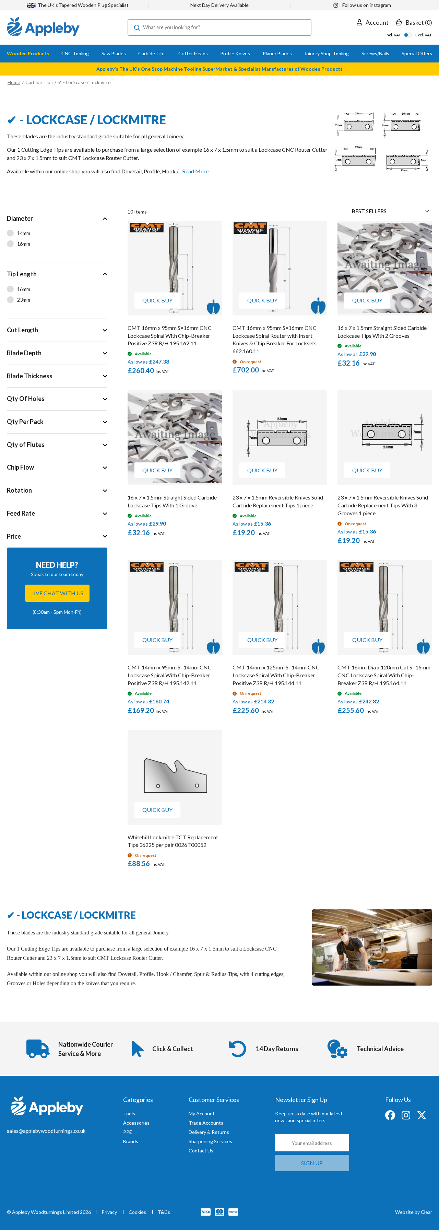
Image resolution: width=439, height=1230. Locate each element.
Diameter (20, 218)
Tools (129, 1113)
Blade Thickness (29, 376)
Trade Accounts (206, 1123)
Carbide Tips (39, 82)
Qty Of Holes (26, 398)
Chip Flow (20, 467)
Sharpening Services (210, 1141)
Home (14, 82)
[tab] (57, 235)
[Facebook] (390, 1114)
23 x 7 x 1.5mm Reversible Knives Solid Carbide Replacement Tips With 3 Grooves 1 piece (382, 505)
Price (14, 536)
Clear (426, 1212)
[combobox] (220, 27)
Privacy (109, 1212)
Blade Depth (24, 353)
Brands (130, 1141)
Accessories (136, 1123)
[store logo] (43, 27)
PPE (127, 1132)
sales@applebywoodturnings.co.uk (46, 1131)
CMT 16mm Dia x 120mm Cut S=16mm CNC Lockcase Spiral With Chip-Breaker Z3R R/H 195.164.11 (383, 675)
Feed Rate (21, 513)
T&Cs (164, 1212)
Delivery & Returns (209, 1132)
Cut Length (22, 330)
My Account (202, 1113)
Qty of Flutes (26, 444)
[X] (422, 1114)
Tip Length (22, 274)
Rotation (19, 490)
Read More (195, 171)
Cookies (137, 1212)
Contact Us (201, 1150)
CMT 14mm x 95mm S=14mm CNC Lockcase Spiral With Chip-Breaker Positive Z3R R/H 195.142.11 (170, 675)
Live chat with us (57, 593)
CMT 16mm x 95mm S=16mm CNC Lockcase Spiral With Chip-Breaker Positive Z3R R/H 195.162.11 (170, 335)
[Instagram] (406, 1114)
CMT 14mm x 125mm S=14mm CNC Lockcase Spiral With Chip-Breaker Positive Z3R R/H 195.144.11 (276, 675)
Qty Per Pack (25, 421)
